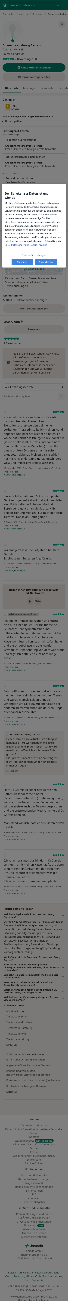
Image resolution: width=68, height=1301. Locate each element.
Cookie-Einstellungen (34, 255)
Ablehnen (22, 261)
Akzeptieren (46, 261)
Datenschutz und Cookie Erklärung (29, 245)
